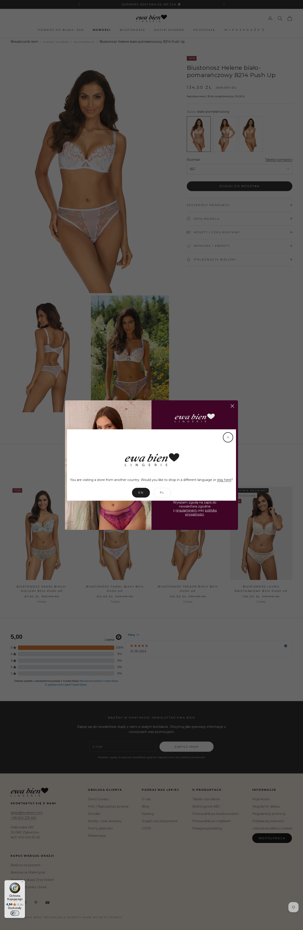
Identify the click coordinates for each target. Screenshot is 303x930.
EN (141, 492)
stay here (224, 480)
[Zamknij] (228, 437)
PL (162, 492)
